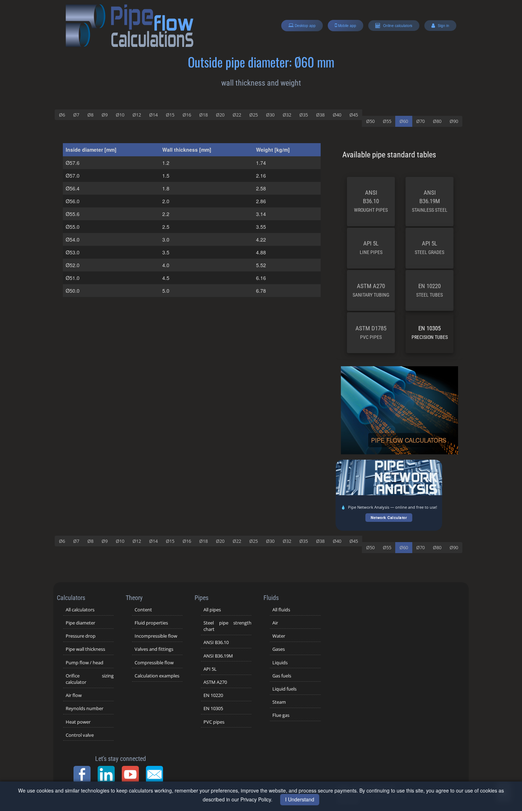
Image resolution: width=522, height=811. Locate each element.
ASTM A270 (371, 290)
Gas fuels (281, 675)
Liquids (280, 662)
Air (275, 623)
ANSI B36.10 (371, 201)
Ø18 (203, 115)
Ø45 (353, 115)
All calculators (80, 609)
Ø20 (220, 115)
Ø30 (270, 115)
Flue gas (280, 715)
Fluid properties (151, 623)
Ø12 (136, 115)
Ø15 (170, 115)
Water (278, 636)
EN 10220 (429, 290)
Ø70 (420, 121)
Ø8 (90, 115)
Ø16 (187, 115)
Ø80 (437, 121)
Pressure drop (81, 636)
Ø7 (76, 115)
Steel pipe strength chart (227, 626)
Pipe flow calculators (408, 440)
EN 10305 (430, 332)
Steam (279, 702)
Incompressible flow (156, 636)
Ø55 (387, 121)
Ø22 (237, 115)
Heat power (78, 722)
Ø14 (153, 115)
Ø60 (403, 121)
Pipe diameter (80, 623)
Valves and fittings (154, 649)
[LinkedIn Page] (108, 774)
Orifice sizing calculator (90, 678)
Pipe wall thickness (85, 649)
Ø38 (320, 115)
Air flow (74, 695)
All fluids (281, 609)
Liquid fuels (284, 689)
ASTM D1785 (370, 332)
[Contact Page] (156, 774)
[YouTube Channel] (132, 774)
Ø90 (454, 121)
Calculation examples (157, 675)
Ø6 (62, 115)
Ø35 (303, 115)
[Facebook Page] (84, 774)
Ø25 (253, 115)
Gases (278, 649)
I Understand (299, 799)
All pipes (212, 609)
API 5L (371, 247)
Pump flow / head (84, 662)
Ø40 (337, 115)
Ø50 (370, 121)
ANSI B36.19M (429, 201)
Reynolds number (84, 708)
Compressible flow (154, 662)
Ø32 (287, 115)
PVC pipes (213, 722)
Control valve (80, 735)
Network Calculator (389, 517)
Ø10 (120, 115)
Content (143, 609)
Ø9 (105, 115)
